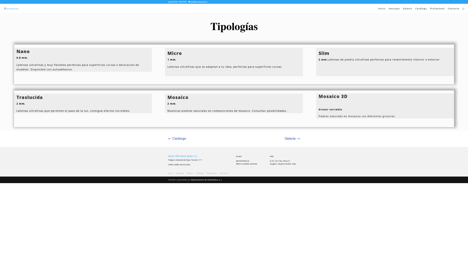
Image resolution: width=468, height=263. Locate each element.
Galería (407, 9)
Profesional (437, 9)
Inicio (381, 9)
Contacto (453, 9)
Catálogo (421, 9)
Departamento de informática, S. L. (206, 180)
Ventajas (394, 9)
